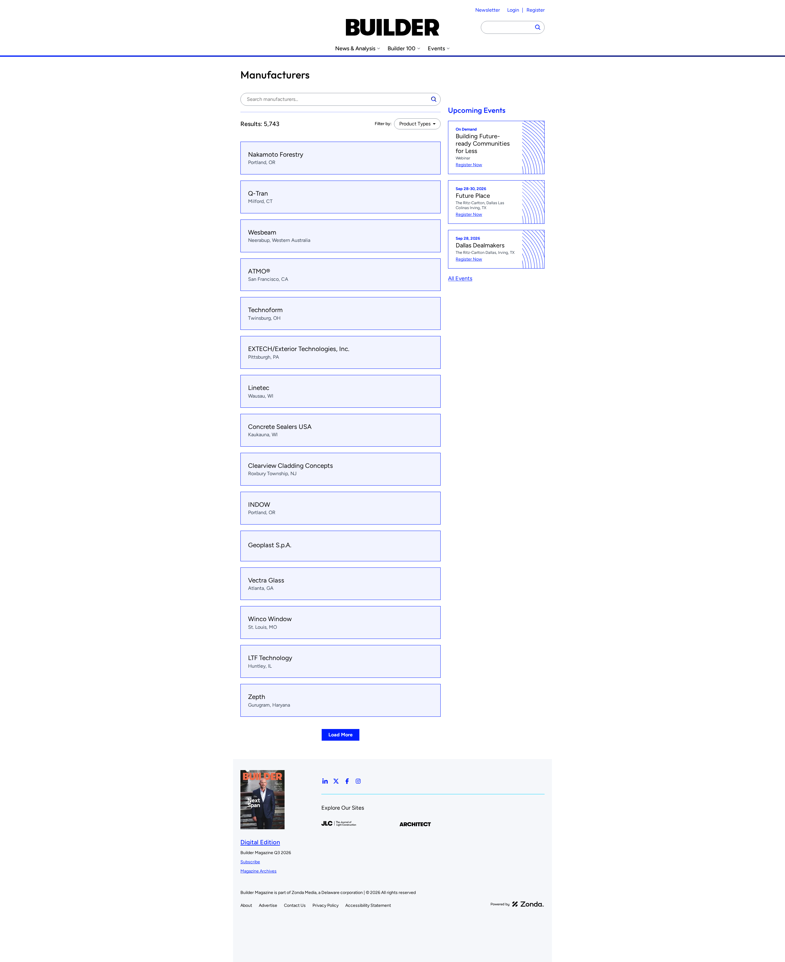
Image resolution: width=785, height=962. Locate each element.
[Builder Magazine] (392, 27)
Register (536, 10)
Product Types (415, 124)
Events (436, 48)
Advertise (268, 905)
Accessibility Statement (368, 905)
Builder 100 (401, 48)
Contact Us (295, 905)
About (246, 905)
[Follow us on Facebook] (347, 781)
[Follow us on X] (336, 781)
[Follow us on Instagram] (358, 781)
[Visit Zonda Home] (517, 904)
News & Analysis (355, 48)
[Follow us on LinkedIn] (325, 781)
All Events (460, 278)
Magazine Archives (258, 871)
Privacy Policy (325, 905)
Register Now (469, 164)
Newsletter (487, 10)
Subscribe (250, 862)
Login (513, 10)
